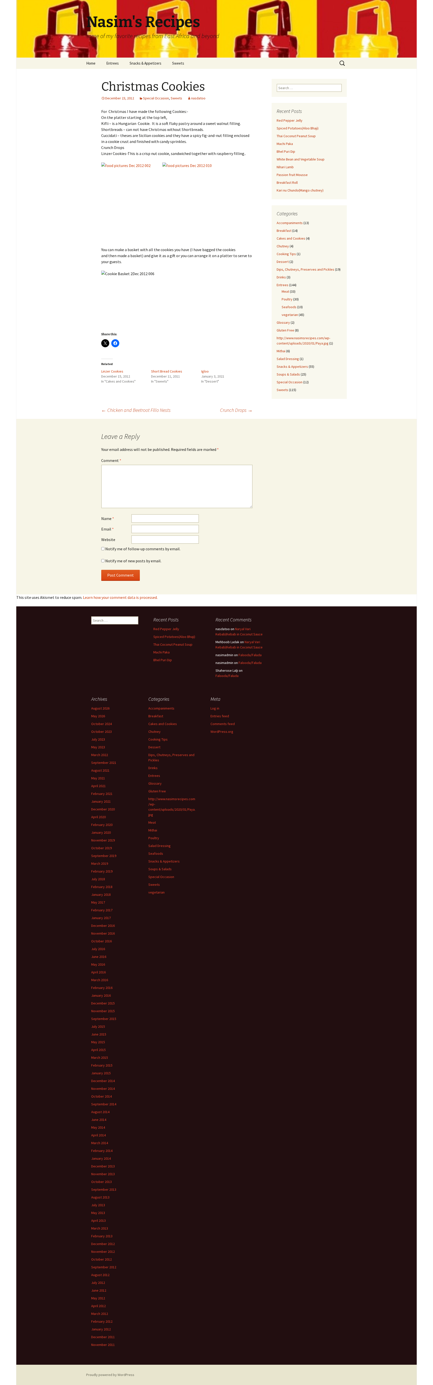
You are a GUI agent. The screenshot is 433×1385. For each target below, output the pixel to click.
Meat (285, 291)
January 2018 (101, 894)
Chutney (283, 246)
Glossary (283, 322)
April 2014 (98, 1135)
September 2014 (103, 1104)
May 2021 (98, 778)
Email (107, 529)
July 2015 (98, 1026)
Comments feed (222, 724)
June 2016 (98, 956)
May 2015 (98, 1042)
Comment (111, 460)
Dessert (283, 261)
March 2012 (99, 1313)
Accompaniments (290, 223)
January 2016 (101, 995)
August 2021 (100, 770)
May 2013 (98, 1212)
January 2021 (101, 801)
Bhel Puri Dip (286, 151)
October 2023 (101, 731)
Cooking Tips (286, 254)
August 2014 (100, 1112)
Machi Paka (285, 143)
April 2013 (98, 1220)
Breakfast (284, 230)
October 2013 (101, 1181)
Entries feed (219, 716)
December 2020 (103, 809)
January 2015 (101, 1073)
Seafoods (289, 307)
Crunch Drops (236, 410)
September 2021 (103, 762)
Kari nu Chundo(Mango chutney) (300, 190)
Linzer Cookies (112, 371)
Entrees (112, 63)
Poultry (287, 299)
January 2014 (101, 1158)
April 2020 (98, 817)
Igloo (205, 371)
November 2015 (103, 1011)
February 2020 (102, 824)
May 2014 (98, 1127)
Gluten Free (285, 330)
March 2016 (99, 980)
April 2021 (98, 786)
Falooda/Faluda (250, 655)
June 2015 (98, 1034)
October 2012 (101, 1259)
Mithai (281, 351)
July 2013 (98, 1205)
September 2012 (103, 1267)
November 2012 (103, 1251)
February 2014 (102, 1150)
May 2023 (98, 747)
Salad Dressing (288, 359)
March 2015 (99, 1057)
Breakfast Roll (287, 182)
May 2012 (98, 1298)
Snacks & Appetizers (145, 63)
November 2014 (103, 1088)
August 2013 (100, 1197)
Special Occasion (156, 98)
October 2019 (101, 848)
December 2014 (103, 1081)
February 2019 (102, 871)
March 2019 (99, 863)
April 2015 (98, 1050)
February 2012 (102, 1321)
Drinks (281, 277)
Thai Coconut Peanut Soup (296, 136)
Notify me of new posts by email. (133, 560)
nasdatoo (198, 98)
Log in (214, 708)
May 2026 (98, 716)
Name (107, 518)
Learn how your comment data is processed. (120, 597)
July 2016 (98, 949)
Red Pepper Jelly (289, 120)
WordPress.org (221, 731)
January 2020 (101, 832)
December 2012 (103, 1244)
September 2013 (103, 1189)
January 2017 (101, 918)
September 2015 (103, 1018)
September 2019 (103, 855)
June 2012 (98, 1290)
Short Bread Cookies (166, 371)
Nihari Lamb (285, 167)
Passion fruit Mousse (292, 174)
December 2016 (103, 925)
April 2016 (98, 972)
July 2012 (98, 1282)
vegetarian (290, 314)
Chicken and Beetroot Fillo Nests (136, 410)
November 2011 (103, 1344)
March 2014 (99, 1143)
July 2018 (98, 879)
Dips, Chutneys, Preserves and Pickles (305, 269)
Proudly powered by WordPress (110, 1374)
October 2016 (101, 941)
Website (108, 539)
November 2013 (103, 1174)
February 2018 (102, 887)
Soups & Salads (288, 374)
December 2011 (103, 1337)
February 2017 (102, 910)
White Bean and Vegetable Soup (300, 159)
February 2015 (102, 1065)
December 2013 (103, 1166)
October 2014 (101, 1096)
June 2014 (98, 1119)
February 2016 (102, 987)
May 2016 (98, 964)
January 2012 (101, 1329)
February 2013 (102, 1236)
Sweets (178, 63)
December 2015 (103, 1003)
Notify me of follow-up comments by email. (142, 548)
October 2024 (101, 724)
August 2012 (100, 1275)
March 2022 (99, 755)
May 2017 (98, 902)
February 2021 (102, 793)
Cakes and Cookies (291, 238)
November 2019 (103, 840)
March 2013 (99, 1228)
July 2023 (98, 739)
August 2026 (100, 708)
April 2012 (98, 1306)
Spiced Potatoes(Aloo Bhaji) (297, 128)
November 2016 (103, 933)
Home (90, 63)
